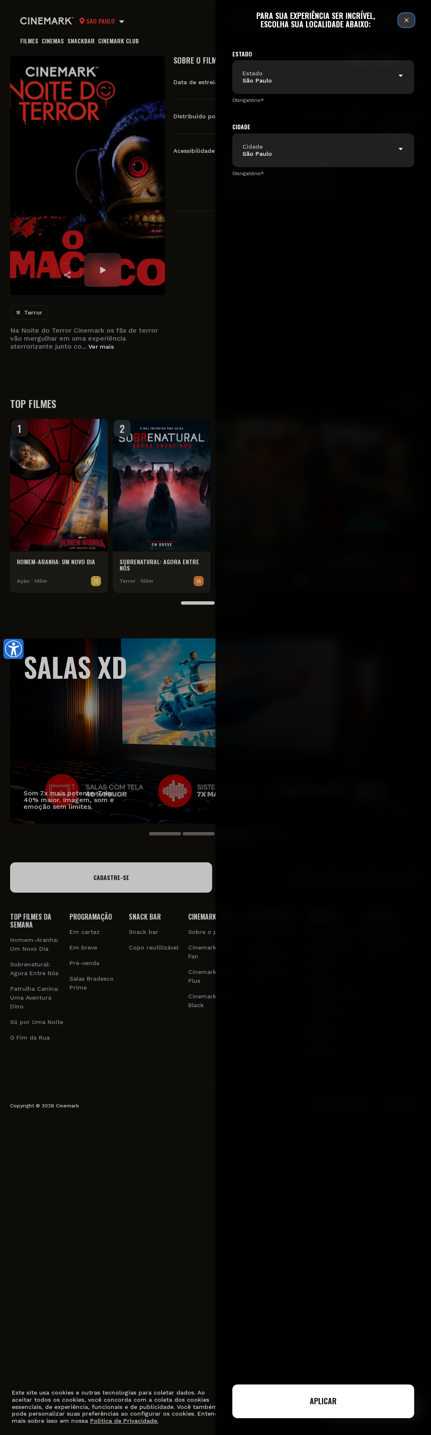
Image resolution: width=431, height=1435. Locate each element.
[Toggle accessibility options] (13, 649)
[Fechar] (406, 20)
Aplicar (323, 1400)
